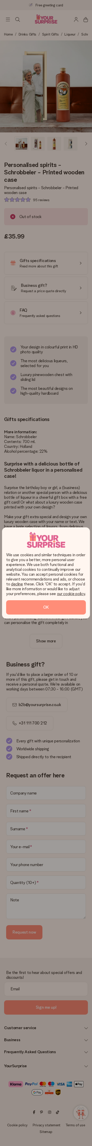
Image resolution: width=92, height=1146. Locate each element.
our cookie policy (71, 593)
